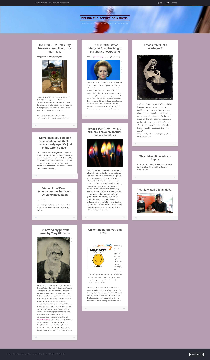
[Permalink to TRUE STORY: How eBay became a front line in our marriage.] (74, 125)
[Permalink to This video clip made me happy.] (174, 177)
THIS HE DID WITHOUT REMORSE (59, 3)
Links (167, 3)
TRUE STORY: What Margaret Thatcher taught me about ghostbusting (104, 48)
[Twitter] (158, 3)
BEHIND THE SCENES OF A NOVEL (105, 18)
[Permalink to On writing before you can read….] (124, 308)
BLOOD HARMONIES (41, 3)
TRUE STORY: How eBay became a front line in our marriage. (54, 48)
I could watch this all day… (155, 189)
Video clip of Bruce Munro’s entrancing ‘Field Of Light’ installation (54, 191)
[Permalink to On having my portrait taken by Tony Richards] (74, 337)
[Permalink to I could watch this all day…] (174, 218)
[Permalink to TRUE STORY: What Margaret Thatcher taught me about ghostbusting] (124, 116)
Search (174, 3)
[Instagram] (161, 3)
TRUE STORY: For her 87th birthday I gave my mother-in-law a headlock (105, 132)
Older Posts (197, 354)
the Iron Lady (98, 57)
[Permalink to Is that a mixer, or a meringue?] (174, 144)
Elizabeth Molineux (43, 319)
